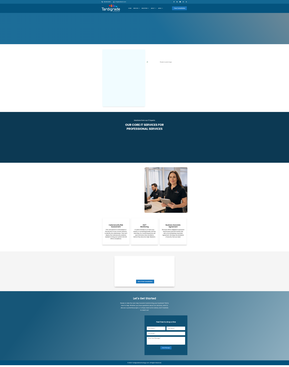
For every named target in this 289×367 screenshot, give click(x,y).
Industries (145, 8)
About (153, 8)
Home (129, 8)
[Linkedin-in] (177, 2)
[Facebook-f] (174, 2)
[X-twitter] (186, 2)
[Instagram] (183, 2)
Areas (159, 8)
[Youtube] (180, 2)
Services (135, 8)
